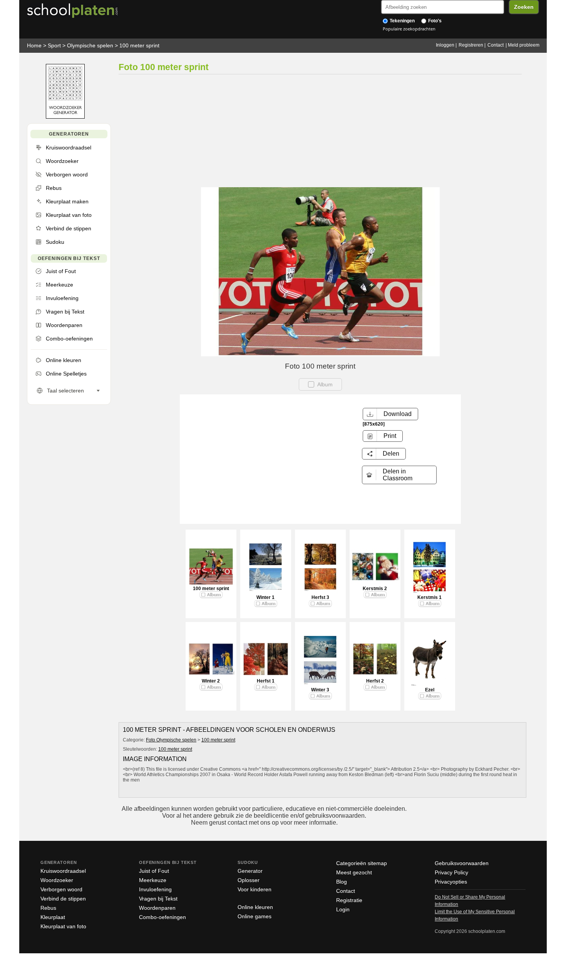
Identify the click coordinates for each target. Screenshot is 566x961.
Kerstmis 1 (429, 597)
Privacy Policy (451, 872)
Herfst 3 (320, 597)
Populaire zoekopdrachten (409, 29)
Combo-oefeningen (162, 917)
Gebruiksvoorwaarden (462, 863)
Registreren (471, 45)
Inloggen (445, 45)
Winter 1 (265, 597)
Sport (54, 45)
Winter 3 (320, 690)
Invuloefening (155, 889)
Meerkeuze (152, 880)
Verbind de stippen (63, 899)
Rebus (48, 908)
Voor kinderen (254, 889)
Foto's (434, 20)
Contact (495, 45)
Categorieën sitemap (361, 863)
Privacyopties (451, 882)
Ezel (429, 690)
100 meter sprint (139, 45)
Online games (254, 916)
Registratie (349, 900)
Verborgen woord (61, 889)
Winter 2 (211, 681)
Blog (341, 882)
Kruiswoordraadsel (63, 871)
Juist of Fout (154, 871)
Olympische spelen (90, 45)
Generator (250, 871)
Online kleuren (255, 907)
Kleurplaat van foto (63, 926)
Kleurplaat (52, 917)
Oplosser (249, 880)
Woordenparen (157, 908)
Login (343, 909)
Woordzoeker (56, 880)
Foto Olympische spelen (171, 740)
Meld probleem (523, 45)
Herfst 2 (375, 681)
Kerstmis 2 (375, 588)
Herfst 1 (266, 681)
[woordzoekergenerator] (65, 117)
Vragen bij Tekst (158, 899)
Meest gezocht (354, 872)
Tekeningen (401, 20)
